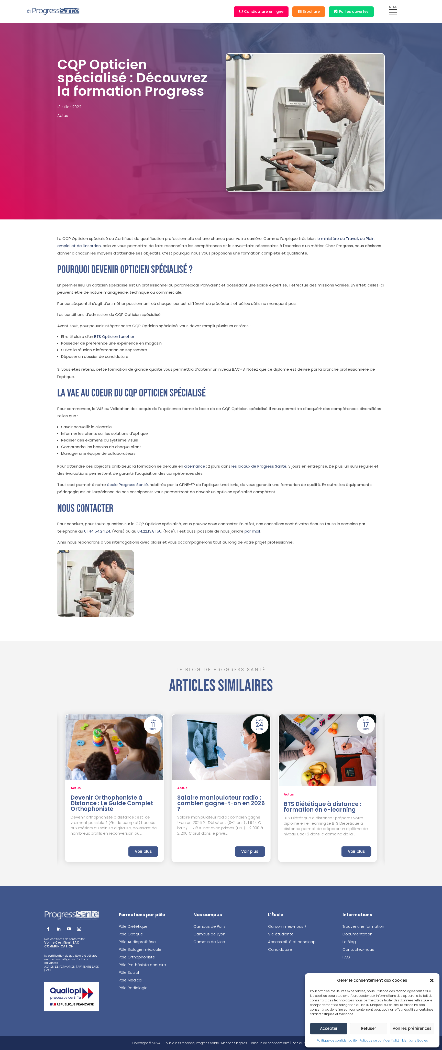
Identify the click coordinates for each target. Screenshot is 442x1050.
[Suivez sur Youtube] (69, 929)
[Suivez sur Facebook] (48, 929)
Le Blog (349, 941)
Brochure (311, 11)
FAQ (346, 957)
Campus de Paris (209, 926)
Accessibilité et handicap (292, 941)
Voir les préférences (412, 1028)
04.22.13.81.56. (149, 531)
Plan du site (301, 1043)
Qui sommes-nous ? (287, 926)
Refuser (368, 1028)
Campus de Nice (209, 941)
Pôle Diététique (133, 926)
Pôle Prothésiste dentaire (142, 964)
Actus (62, 115)
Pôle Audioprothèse (137, 941)
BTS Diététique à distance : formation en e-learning (322, 807)
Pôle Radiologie (134, 987)
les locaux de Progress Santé (258, 466)
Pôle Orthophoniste (137, 957)
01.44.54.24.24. (97, 531)
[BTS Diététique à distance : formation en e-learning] (328, 750)
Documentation (357, 934)
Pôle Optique (131, 934)
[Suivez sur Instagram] (79, 929)
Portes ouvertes (354, 11)
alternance (194, 466)
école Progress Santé (127, 484)
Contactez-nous (358, 949)
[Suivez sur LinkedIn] (58, 929)
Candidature (280, 949)
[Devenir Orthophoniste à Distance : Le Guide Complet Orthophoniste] (114, 747)
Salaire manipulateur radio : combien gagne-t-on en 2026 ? (221, 803)
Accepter (329, 1028)
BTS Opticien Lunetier (114, 336)
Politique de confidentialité (337, 1040)
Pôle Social (129, 972)
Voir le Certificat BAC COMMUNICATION (61, 944)
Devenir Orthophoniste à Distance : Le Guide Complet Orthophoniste (112, 803)
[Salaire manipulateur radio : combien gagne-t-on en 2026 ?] (221, 747)
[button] (431, 980)
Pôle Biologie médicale (140, 949)
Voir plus (143, 851)
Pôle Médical (130, 980)
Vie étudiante (281, 934)
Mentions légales (415, 1040)
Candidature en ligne (263, 11)
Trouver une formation (363, 926)
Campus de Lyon (209, 934)
